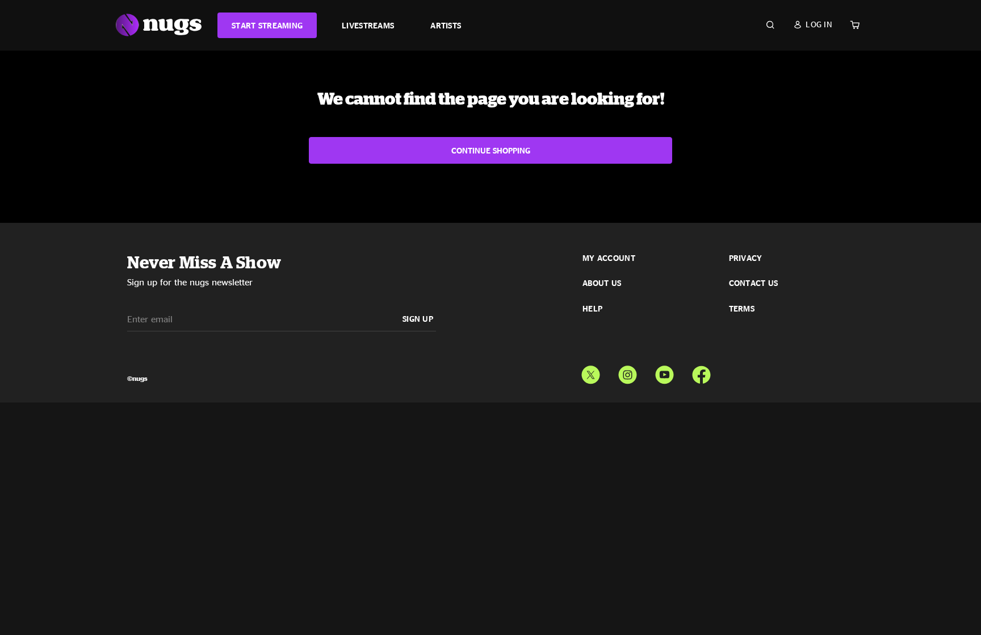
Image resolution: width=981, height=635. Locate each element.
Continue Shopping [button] (490, 150)
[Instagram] (627, 372)
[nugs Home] (159, 25)
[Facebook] (701, 372)
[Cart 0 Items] (855, 25)
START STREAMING (267, 25)
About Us (601, 283)
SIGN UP (418, 318)
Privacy (745, 258)
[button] (812, 24)
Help (592, 309)
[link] (267, 25)
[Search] (770, 25)
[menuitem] (267, 25)
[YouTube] (664, 372)
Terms (741, 309)
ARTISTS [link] (445, 25)
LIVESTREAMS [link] (368, 25)
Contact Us (753, 283)
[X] (590, 372)
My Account (608, 258)
